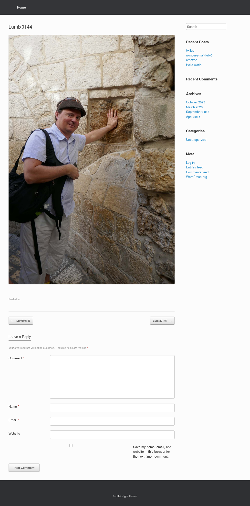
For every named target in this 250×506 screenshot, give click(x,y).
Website (14, 433)
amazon (191, 59)
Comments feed (197, 172)
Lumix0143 (20, 320)
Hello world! (194, 64)
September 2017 (197, 111)
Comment (16, 358)
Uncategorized (196, 139)
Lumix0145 (162, 320)
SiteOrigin (121, 496)
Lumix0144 (20, 26)
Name (14, 406)
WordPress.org (196, 176)
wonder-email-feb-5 (199, 55)
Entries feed (194, 167)
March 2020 (194, 107)
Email (14, 420)
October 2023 (195, 102)
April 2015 (193, 116)
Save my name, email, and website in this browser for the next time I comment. (152, 451)
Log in (190, 162)
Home (21, 7)
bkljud (190, 50)
